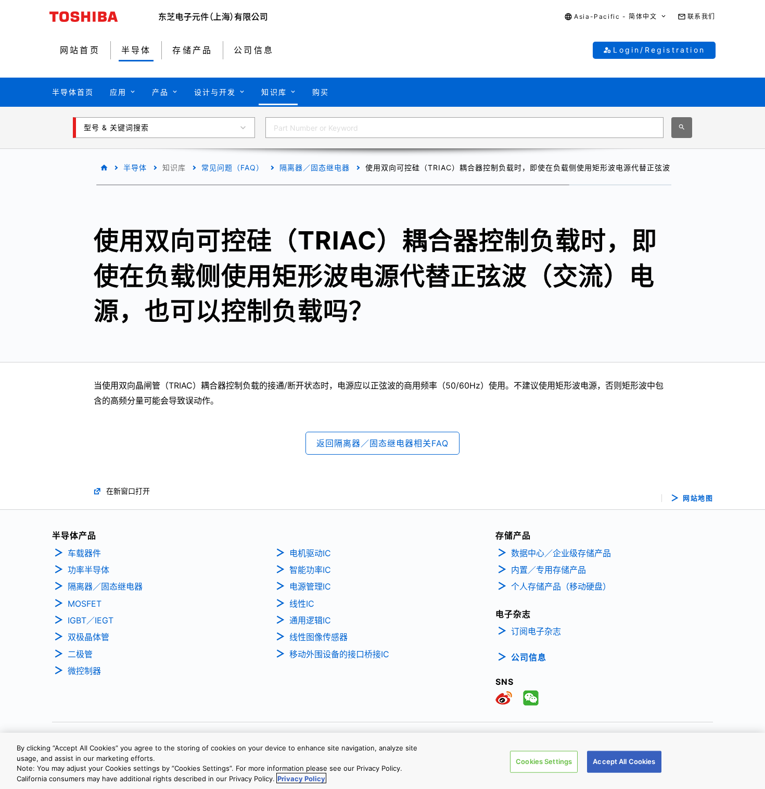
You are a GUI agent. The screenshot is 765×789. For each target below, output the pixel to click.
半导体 (135, 167)
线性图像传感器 (318, 637)
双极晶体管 (88, 637)
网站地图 (698, 498)
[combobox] (464, 127)
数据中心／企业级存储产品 (561, 553)
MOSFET (84, 603)
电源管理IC (310, 586)
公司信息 (528, 657)
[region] (382, 761)
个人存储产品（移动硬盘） (561, 586)
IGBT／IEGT (90, 620)
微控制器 (84, 671)
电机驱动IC (310, 553)
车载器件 (84, 553)
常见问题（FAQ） (232, 167)
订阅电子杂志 (536, 631)
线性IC (301, 603)
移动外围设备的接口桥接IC (339, 654)
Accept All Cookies (624, 761)
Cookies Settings (544, 761)
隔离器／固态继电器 (314, 167)
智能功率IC (310, 570)
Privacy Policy (301, 778)
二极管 (80, 654)
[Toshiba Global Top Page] (104, 16)
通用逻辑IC (310, 620)
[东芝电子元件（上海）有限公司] (213, 16)
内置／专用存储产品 (548, 570)
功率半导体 (88, 570)
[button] (615, 17)
